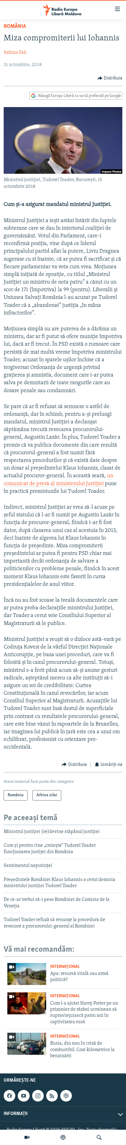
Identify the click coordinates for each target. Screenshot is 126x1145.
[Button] (110, 78)
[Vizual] (27, 1137)
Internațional (65, 967)
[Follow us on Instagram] (38, 1096)
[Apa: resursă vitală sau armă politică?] (26, 974)
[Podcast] (63, 1137)
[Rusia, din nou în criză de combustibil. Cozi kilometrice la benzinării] (26, 1044)
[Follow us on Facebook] (9, 1096)
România (15, 26)
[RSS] (52, 1096)
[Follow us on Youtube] (23, 1096)
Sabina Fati (15, 52)
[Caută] (99, 1137)
